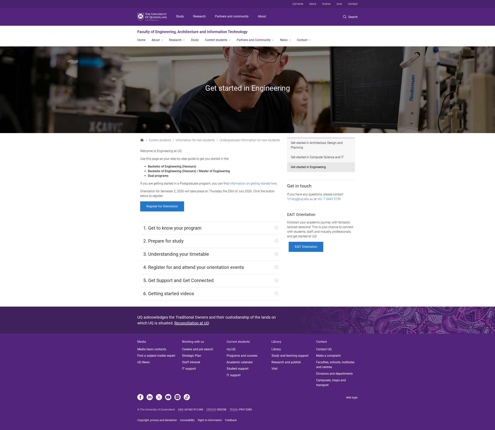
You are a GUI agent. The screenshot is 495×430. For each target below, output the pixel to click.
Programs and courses (242, 355)
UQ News (143, 362)
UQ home (297, 3)
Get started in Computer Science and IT (317, 157)
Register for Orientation (162, 206)
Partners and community (232, 16)
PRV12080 (245, 409)
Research (199, 16)
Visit (274, 368)
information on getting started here (253, 183)
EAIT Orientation (306, 247)
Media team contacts (151, 349)
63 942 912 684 (193, 409)
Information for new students (195, 140)
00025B (221, 409)
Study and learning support (289, 355)
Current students (216, 40)
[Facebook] (140, 397)
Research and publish (286, 362)
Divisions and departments (334, 373)
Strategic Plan (191, 355)
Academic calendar (240, 362)
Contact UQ (324, 349)
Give (339, 3)
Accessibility (187, 420)
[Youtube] (168, 397)
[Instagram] (177, 397)
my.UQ (231, 349)
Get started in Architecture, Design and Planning (317, 145)
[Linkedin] (150, 397)
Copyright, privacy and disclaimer (157, 420)
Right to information (210, 420)
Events (326, 3)
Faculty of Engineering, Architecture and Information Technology (192, 31)
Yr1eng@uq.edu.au (300, 199)
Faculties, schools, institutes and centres (335, 364)
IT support (189, 368)
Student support (237, 368)
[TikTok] (187, 397)
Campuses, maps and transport (331, 382)
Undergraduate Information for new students (249, 140)
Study (180, 16)
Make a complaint (328, 355)
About (262, 16)
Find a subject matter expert (156, 355)
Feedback (231, 420)
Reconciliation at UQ (191, 323)
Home (141, 40)
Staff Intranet (191, 362)
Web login (352, 397)
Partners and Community (254, 40)
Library (276, 349)
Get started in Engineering (308, 167)
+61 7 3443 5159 (329, 199)
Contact (353, 3)
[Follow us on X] (159, 397)
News (312, 3)
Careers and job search (197, 349)
